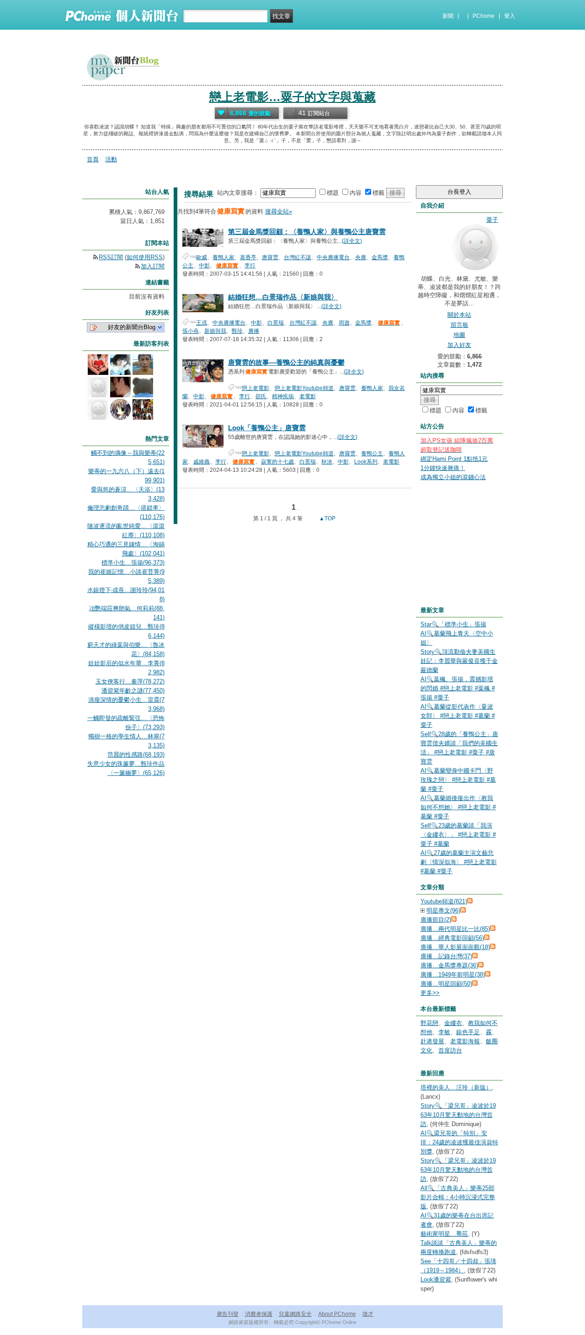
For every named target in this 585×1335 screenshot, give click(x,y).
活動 (111, 159)
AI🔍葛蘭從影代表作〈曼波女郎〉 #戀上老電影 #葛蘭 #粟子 (457, 715)
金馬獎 (380, 257)
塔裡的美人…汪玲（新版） (456, 1087)
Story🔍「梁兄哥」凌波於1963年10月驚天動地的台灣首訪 (458, 1114)
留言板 (459, 324)
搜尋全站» (278, 211)
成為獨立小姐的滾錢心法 (453, 477)
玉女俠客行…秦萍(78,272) (130, 681)
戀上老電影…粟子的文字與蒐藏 (292, 97)
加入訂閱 (153, 266)
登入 (509, 16)
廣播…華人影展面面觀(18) (455, 947)
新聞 (447, 16)
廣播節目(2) (435, 919)
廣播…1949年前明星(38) (452, 974)
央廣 (360, 257)
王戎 (201, 323)
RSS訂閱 (111, 257)
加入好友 (459, 345)
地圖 (459, 334)
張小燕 (190, 331)
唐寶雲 (270, 257)
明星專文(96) (443, 910)
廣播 (253, 331)
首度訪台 (450, 1050)
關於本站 (459, 314)
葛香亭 (248, 257)
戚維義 (201, 462)
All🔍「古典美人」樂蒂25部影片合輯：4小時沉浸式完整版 (457, 1197)
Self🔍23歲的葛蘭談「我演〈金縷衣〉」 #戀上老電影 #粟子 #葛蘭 (458, 834)
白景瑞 (275, 323)
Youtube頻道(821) (443, 901)
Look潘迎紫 (435, 1279)
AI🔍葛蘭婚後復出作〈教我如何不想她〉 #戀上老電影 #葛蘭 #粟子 (458, 807)
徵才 (367, 1314)
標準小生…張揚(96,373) (133, 562)
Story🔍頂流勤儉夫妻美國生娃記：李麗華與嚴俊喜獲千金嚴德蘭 (459, 660)
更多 (430, 992)
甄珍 (237, 331)
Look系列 (366, 462)
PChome (484, 16)
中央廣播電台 (333, 257)
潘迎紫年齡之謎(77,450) (133, 690)
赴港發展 (432, 1041)
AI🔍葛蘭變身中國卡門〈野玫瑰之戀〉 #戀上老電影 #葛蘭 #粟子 (458, 779)
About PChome (337, 1314)
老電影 (307, 396)
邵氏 (260, 396)
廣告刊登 (228, 1314)
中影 (204, 265)
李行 (250, 265)
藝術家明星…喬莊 (444, 1233)
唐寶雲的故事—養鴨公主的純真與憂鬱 (286, 362)
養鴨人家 (223, 257)
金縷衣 (453, 1023)
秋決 (326, 462)
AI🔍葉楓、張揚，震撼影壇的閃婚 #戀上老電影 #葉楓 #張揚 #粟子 (457, 688)
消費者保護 (258, 1314)
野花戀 (429, 1023)
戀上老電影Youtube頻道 (304, 388)
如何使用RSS (145, 257)
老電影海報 (465, 1041)
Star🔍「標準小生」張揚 (453, 624)
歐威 (201, 257)
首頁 (93, 159)
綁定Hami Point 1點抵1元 (454, 458)
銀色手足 (468, 1032)
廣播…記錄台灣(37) (446, 956)
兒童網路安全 (295, 1314)
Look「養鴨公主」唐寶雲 (267, 428)
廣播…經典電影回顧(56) (452, 937)
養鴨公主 (372, 453)
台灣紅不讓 (297, 257)
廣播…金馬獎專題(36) (449, 965)
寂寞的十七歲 (277, 462)
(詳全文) (352, 241)
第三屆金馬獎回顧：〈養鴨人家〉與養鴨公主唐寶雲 (307, 231)
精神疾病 (283, 396)
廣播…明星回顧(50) (446, 983)
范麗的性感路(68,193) (136, 754)
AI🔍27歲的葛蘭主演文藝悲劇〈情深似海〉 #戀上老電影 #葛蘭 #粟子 (458, 862)
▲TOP (326, 518)
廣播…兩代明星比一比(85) (455, 928)
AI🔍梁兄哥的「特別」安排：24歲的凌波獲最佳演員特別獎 (459, 1142)
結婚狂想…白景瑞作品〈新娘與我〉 (283, 297)
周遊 (344, 323)
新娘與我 (215, 331)
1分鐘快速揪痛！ (442, 468)
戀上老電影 (255, 388)
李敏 (444, 1032)
